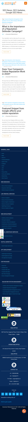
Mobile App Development (6, 228)
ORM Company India (6, 65)
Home (3, 153)
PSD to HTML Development (7, 185)
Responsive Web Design (6, 188)
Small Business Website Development (9, 224)
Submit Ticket (4, 161)
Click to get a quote (6, 402)
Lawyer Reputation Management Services (11, 291)
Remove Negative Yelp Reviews (8, 201)
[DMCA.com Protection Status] (14, 318)
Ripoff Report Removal (6, 206)
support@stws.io (17, 378)
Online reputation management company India (14, 102)
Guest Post (4, 265)
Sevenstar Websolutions (12, 34)
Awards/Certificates (6, 159)
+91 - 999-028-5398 (14, 373)
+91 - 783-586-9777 (14, 376)
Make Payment (5, 178)
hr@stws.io (15, 381)
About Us (3, 157)
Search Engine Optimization (7, 245)
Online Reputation (8, 60)
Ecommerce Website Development (8, 222)
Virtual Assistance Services (7, 236)
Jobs (3, 167)
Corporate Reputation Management (12, 19)
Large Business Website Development (9, 226)
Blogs (3, 155)
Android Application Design (7, 255)
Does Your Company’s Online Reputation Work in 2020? (13, 71)
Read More (6, 51)
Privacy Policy (4, 172)
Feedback (4, 163)
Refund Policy (4, 176)
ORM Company (14, 20)
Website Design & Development (8, 190)
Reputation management (7, 22)
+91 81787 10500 (15, 384)
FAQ (2, 169)
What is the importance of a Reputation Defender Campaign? (13, 29)
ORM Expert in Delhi (15, 65)
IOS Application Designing (7, 257)
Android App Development (7, 253)
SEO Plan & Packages (6, 273)
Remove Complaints (6, 197)
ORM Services (23, 65)
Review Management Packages (8, 275)
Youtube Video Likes (6, 269)
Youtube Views (5, 267)
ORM (17, 63)
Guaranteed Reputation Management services (12, 289)
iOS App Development (6, 220)
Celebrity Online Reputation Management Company (13, 285)
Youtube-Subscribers (6, 271)
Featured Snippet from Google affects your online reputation (13, 111)
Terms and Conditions (6, 174)
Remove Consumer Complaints (8, 204)
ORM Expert (19, 20)
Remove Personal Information (7, 199)
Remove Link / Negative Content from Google (11, 293)
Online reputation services (10, 63)
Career (3, 165)
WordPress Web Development (7, 217)
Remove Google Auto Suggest (7, 208)
